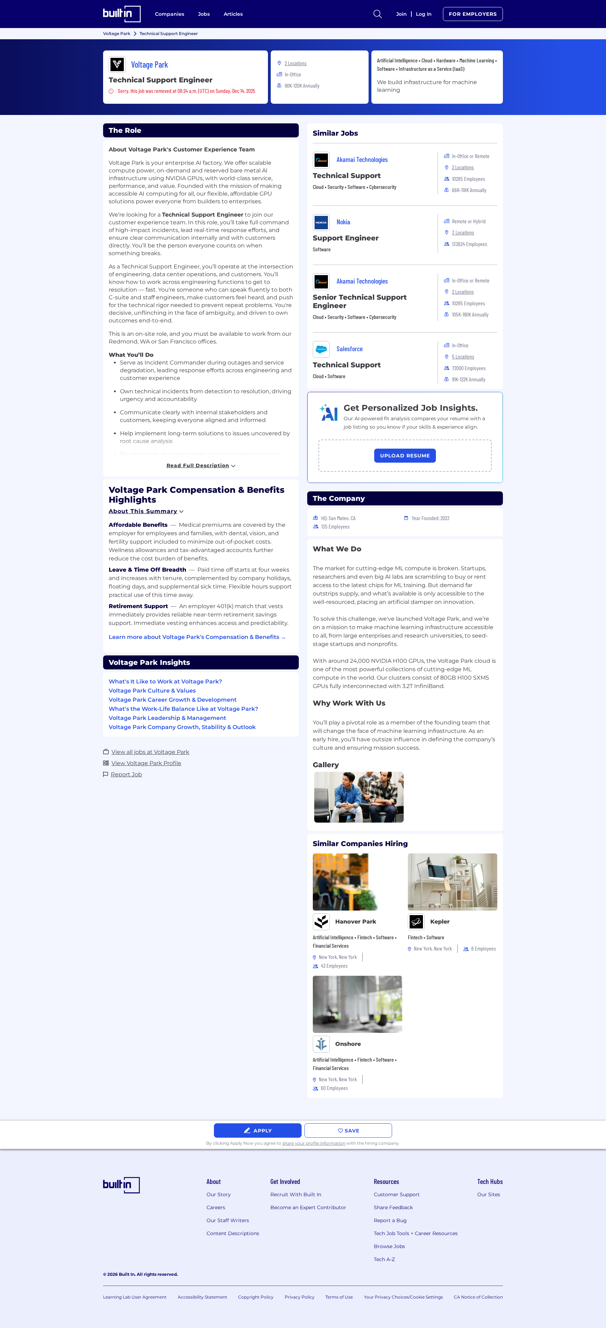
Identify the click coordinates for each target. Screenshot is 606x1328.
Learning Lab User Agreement (135, 1297)
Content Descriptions (233, 1233)
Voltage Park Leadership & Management (167, 718)
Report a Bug (390, 1220)
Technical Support (347, 175)
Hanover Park (355, 921)
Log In (424, 14)
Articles (233, 14)
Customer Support (397, 1194)
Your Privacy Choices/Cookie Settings (403, 1297)
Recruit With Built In (295, 1194)
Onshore (348, 1044)
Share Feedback (393, 1207)
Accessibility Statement (202, 1297)
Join (401, 14)
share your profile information (313, 1143)
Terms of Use (339, 1297)
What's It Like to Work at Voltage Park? (165, 681)
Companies (169, 14)
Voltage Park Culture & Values (152, 690)
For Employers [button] (473, 14)
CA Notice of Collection (478, 1297)
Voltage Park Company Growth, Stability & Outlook (182, 727)
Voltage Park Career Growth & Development (173, 699)
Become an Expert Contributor (308, 1207)
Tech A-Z (384, 1259)
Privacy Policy (300, 1297)
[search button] (377, 14)
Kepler (440, 921)
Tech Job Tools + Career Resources (416, 1233)
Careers (216, 1207)
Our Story (219, 1194)
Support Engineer (346, 238)
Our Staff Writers (228, 1220)
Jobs (204, 14)
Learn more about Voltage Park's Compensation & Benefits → (197, 637)
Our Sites (488, 1194)
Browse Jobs (389, 1246)
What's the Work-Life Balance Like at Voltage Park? (183, 709)
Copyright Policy (256, 1297)
